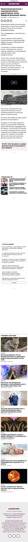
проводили (18, 126)
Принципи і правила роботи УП (14, 517)
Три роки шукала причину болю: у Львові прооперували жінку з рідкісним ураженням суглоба (12, 410)
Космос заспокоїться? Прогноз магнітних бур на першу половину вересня (12, 488)
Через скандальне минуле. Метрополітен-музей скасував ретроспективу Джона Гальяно (11, 273)
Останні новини (8, 244)
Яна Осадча (4, 17)
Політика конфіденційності (18, 513)
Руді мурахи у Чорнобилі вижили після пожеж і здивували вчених (13, 279)
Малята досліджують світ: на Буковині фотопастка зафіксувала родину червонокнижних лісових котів (13, 357)
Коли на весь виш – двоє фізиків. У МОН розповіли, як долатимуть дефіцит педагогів (14, 248)
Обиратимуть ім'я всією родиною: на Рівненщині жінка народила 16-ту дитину (13, 462)
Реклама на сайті (7, 513)
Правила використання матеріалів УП (14, 515)
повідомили (9, 33)
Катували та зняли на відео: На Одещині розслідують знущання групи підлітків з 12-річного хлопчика (14, 261)
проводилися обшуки (7, 30)
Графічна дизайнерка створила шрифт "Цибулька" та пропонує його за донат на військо (13, 436)
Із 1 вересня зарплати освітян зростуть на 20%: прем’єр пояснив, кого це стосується (13, 254)
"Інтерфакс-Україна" (19, 528)
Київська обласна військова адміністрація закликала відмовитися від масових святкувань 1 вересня (13, 267)
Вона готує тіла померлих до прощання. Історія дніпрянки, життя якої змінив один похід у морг (13, 384)
